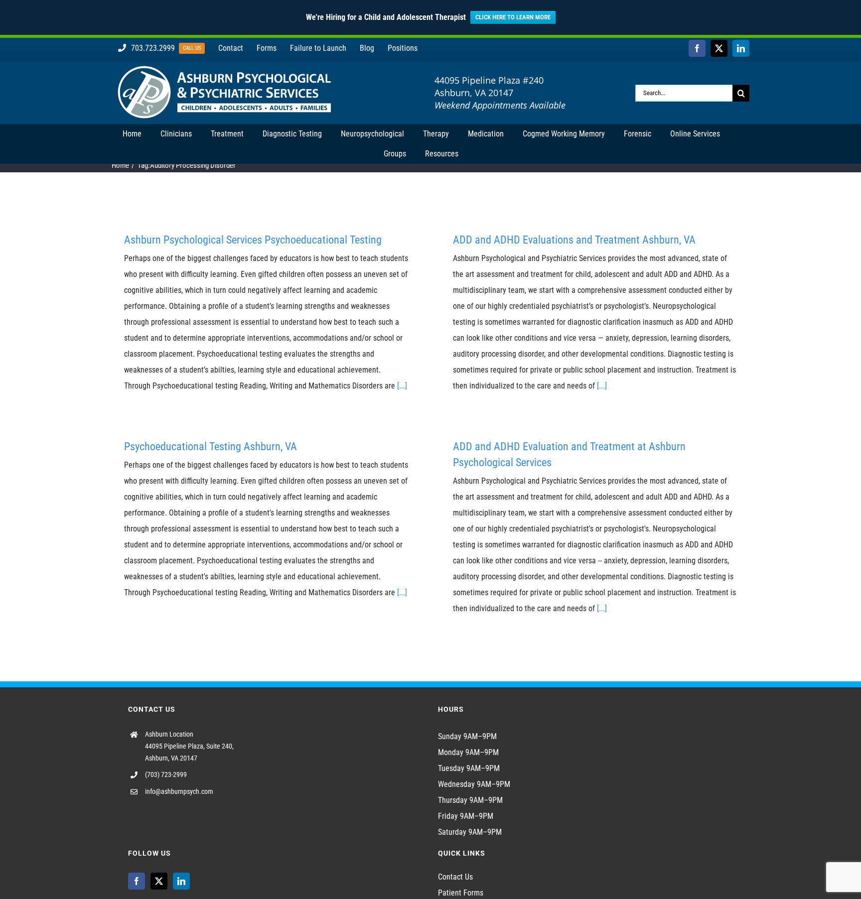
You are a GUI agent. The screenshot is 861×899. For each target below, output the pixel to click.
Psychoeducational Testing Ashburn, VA (210, 446)
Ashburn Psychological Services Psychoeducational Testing (253, 240)
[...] (402, 385)
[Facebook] (136, 881)
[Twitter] (158, 881)
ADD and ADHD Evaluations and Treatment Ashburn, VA (574, 240)
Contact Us (455, 877)
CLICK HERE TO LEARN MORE (513, 17)
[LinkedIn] (181, 881)
